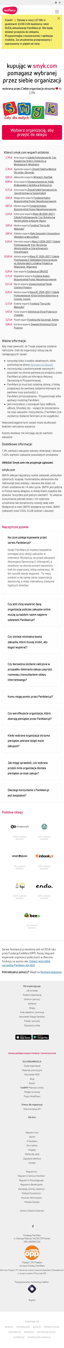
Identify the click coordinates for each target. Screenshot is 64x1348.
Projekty (32, 1149)
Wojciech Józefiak (42, 177)
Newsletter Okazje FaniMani (32, 1016)
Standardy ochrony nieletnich (31, 1189)
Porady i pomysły (32, 1020)
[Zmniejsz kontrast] (56, 2)
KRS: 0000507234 (32, 1241)
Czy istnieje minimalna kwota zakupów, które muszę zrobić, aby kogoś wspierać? (28, 642)
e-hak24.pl (19, 1337)
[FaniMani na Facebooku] (32, 1226)
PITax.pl (36, 1273)
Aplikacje (32, 1003)
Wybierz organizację (32, 994)
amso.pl (9, 1326)
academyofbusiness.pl (39, 1337)
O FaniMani (32, 1141)
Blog (32, 1078)
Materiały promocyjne (32, 1070)
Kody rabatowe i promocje (32, 1012)
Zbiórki (32, 1083)
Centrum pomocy (32, 999)
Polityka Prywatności (31, 1193)
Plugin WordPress (32, 1096)
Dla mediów (32, 1145)
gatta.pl (37, 1326)
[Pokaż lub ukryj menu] (57, 11)
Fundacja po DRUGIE (37, 271)
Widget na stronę (32, 1091)
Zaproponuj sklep (32, 1025)
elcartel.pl (29, 1331)
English (32, 1300)
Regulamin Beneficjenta (31, 1184)
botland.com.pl (51, 1326)
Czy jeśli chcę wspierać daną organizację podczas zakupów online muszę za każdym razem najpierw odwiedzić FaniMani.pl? (29, 611)
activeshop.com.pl (46, 1331)
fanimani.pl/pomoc (51, 972)
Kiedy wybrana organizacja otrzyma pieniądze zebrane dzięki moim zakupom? (29, 741)
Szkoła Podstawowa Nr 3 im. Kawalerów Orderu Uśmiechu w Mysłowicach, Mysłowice (35, 161)
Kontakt (32, 1162)
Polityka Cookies (32, 1201)
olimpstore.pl (23, 1326)
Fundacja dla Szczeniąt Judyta (43, 319)
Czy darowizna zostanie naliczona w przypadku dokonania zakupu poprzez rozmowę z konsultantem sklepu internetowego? (30, 671)
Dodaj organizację (32, 1065)
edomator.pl (15, 1331)
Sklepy (32, 1007)
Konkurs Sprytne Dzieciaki (32, 1210)
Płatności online (32, 1087)
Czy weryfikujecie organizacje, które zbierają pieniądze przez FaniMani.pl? (30, 716)
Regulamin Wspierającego (31, 1180)
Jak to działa (32, 990)
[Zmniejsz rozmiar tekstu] (60, 2)
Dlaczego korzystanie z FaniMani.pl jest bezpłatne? (28, 792)
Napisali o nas (32, 1132)
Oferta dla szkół (32, 1154)
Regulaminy (31, 1171)
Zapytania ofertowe (32, 1158)
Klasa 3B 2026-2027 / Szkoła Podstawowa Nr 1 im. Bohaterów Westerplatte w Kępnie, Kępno (34, 217)
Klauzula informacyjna (31, 1197)
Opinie (32, 1136)
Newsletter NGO (32, 1074)
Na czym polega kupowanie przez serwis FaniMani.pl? (27, 540)
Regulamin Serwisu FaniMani (31, 1175)
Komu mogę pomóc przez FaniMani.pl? (30, 696)
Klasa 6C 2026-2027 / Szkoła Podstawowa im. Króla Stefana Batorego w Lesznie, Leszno (36, 295)
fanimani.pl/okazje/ (42, 364)
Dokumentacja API (32, 1109)
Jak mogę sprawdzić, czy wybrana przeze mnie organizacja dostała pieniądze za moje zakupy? (28, 768)
